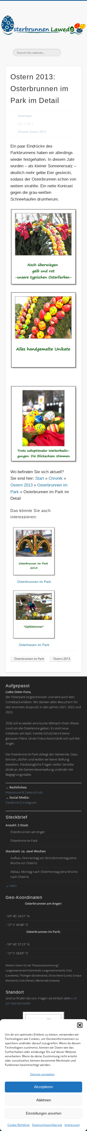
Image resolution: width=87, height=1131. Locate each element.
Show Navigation (70, 43)
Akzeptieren (43, 1087)
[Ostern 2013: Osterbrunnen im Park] (34, 575)
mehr (11, 885)
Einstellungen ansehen (43, 1113)
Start (39, 478)
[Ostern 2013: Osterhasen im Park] (34, 638)
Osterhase (25, 116)
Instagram (29, 802)
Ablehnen (43, 1100)
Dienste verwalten (42, 1074)
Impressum (72, 1125)
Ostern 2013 (37, 132)
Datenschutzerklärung (47, 1125)
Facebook (12, 802)
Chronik (23, 132)
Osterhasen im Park (34, 645)
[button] (79, 1025)
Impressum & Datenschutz (24, 792)
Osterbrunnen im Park (34, 582)
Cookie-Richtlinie (18, 1125)
